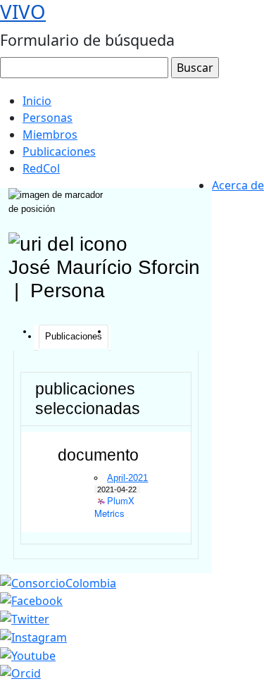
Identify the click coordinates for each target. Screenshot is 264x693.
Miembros (50, 134)
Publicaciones (59, 151)
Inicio (37, 100)
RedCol (41, 168)
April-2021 (127, 478)
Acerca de (238, 185)
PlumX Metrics (114, 501)
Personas (48, 117)
